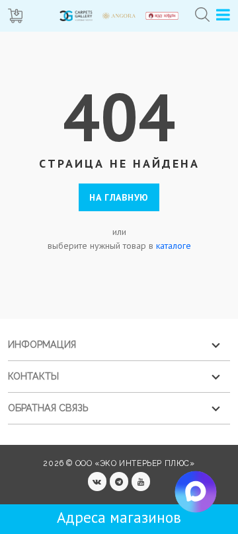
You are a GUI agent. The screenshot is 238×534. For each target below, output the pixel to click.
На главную (119, 197)
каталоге (173, 245)
